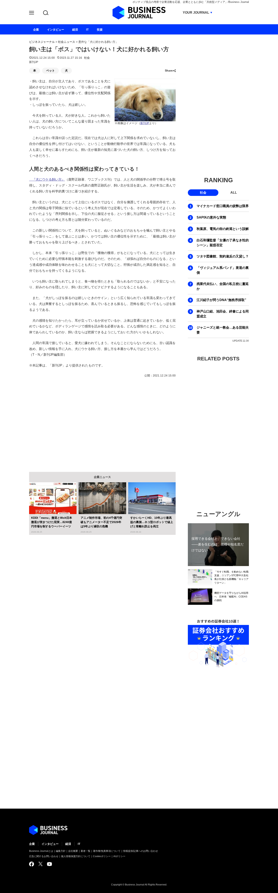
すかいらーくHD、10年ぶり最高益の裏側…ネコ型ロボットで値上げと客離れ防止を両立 (151, 522)
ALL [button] (233, 192)
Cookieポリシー (102, 856)
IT (79, 844)
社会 (87, 57)
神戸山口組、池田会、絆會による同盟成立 (223, 314)
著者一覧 (85, 851)
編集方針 (61, 851)
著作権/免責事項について (106, 851)
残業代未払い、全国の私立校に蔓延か (223, 286)
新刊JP (144, 123)
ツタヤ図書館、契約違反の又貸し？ (223, 256)
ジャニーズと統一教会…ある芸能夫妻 (223, 330)
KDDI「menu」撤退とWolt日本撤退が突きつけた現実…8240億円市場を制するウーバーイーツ (51, 522)
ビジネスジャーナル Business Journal (139, 12)
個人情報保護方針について (75, 856)
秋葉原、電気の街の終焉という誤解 (223, 229)
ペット (50, 70)
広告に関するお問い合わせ (43, 856)
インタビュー (50, 844)
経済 (68, 844)
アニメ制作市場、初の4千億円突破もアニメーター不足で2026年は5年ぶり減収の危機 (101, 522)
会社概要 (73, 851)
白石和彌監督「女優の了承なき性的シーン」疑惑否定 (223, 242)
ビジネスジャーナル (42, 41)
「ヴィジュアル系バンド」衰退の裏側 (223, 270)
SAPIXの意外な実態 (211, 217)
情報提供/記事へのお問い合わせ (140, 851)
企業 (32, 844)
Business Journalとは (41, 851)
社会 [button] (203, 192)
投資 (100, 29)
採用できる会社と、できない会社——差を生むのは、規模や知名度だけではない (218, 544)
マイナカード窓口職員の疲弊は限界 (223, 206)
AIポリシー (119, 856)
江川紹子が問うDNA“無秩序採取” (221, 300)
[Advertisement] (102, 422)
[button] (31, 13)
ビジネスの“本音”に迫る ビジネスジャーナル (48, 830)
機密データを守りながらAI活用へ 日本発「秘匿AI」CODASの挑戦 (231, 597)
